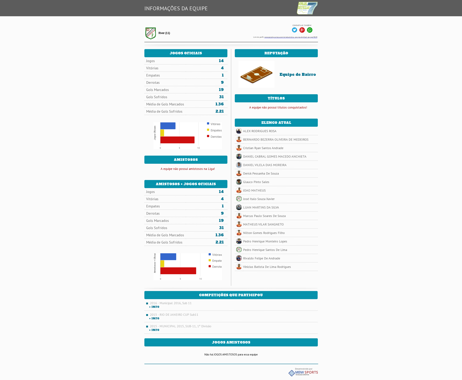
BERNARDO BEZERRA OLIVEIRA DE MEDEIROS (275, 139)
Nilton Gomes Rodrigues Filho (264, 233)
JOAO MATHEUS (254, 190)
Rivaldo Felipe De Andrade (261, 258)
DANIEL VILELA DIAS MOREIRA (265, 165)
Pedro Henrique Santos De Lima (265, 250)
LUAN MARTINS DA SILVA (261, 207)
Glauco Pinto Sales (256, 182)
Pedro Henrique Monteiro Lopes (265, 241)
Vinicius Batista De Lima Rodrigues (267, 267)
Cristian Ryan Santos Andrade (263, 148)
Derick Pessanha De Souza (261, 173)
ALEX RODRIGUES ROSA (259, 131)
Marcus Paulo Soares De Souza (264, 216)
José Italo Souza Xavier (259, 199)
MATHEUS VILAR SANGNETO (263, 224)
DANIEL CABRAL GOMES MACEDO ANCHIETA (274, 156)
